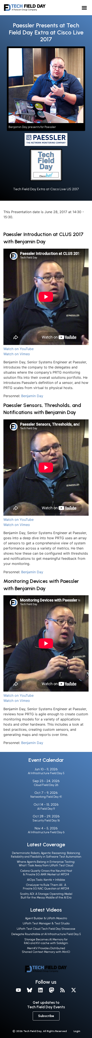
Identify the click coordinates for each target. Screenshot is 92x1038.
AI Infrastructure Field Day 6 (46, 832)
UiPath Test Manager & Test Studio (46, 923)
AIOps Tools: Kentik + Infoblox (46, 880)
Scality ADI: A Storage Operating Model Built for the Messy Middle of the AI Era (46, 895)
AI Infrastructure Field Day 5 (46, 773)
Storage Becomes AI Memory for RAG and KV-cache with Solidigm (46, 941)
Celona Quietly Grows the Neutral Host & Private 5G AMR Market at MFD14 (46, 872)
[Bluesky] (29, 990)
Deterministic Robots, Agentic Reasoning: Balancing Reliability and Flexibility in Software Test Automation (46, 854)
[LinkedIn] (40, 990)
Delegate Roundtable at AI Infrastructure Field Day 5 (46, 934)
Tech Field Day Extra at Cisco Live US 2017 (46, 189)
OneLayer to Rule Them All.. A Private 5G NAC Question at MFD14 (46, 886)
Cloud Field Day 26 (46, 785)
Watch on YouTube (18, 349)
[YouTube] (18, 990)
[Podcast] (62, 990)
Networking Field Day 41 (46, 797)
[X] (73, 990)
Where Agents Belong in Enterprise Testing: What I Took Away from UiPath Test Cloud (46, 863)
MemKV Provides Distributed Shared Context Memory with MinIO (46, 950)
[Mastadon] (51, 990)
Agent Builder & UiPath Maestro (46, 918)
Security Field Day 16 (46, 820)
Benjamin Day (32, 396)
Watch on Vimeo (16, 354)
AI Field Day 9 (46, 809)
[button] (84, 7)
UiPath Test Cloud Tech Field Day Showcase (46, 929)
